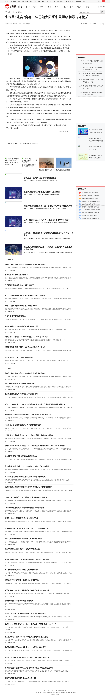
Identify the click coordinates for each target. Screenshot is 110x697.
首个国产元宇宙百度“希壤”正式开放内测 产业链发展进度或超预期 (29, 668)
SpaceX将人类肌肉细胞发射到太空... (91, 209)
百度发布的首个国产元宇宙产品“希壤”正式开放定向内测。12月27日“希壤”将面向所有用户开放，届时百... (36, 671)
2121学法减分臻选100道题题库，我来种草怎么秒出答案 (25, 477)
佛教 (61, 1)
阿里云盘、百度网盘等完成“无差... (91, 195)
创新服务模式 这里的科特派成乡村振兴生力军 (21, 326)
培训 (47, 1)
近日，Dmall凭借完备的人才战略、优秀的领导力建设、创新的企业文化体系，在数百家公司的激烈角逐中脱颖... (39, 459)
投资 (43, 1)
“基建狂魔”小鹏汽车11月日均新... (90, 198)
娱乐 (39, 1)
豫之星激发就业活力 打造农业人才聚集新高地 (21, 394)
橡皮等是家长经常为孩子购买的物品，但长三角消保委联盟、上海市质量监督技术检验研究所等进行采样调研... (38, 309)
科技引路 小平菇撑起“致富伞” (15, 316)
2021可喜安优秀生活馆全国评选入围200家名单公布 (23, 539)
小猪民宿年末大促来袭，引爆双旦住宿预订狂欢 (22, 580)
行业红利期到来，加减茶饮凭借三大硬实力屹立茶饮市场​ (25, 613)
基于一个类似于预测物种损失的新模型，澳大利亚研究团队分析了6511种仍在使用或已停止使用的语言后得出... (38, 278)
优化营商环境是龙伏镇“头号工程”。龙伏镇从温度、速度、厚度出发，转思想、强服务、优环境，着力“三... (37, 360)
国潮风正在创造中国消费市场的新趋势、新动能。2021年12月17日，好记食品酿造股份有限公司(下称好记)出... (38, 469)
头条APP (85, 1)
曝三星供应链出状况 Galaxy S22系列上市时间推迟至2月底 (26, 637)
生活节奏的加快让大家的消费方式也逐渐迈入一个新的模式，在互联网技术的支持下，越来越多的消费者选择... (38, 511)
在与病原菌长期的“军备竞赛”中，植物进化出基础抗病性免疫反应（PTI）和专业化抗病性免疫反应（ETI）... (37, 288)
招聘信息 (53, 692)
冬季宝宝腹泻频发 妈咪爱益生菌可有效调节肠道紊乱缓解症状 (27, 590)
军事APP (78, 1)
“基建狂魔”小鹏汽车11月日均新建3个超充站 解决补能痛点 (26, 497)
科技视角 (19, 12)
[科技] (10, 6)
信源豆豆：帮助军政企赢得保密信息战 (40, 178)
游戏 (22, 1)
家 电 (41, 7)
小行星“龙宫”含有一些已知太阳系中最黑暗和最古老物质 (25, 264)
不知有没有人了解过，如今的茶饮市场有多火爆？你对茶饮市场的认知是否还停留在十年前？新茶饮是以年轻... (38, 617)
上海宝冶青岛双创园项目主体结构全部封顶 (20, 678)
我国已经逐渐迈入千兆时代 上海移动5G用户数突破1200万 (48, 220)
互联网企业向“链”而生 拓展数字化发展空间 (42, 192)
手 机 (64, 7)
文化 (51, 1)
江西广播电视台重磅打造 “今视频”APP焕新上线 (22, 549)
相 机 (87, 7)
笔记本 (79, 7)
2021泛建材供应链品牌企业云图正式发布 (20, 383)
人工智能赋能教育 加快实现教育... (91, 204)
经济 (35, 1)
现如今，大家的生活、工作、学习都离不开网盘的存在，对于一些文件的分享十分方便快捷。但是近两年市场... (38, 428)
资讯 (10, 1)
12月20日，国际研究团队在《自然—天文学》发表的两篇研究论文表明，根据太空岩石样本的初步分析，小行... (38, 267)
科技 (27, 1)
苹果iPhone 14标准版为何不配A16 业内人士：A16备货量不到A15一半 (31, 624)
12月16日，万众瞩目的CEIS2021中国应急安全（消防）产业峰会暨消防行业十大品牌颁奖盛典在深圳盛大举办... (39, 407)
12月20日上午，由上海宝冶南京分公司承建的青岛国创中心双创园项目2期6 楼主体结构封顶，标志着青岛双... (38, 681)
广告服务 (44, 692)
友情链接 (68, 692)
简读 (73, 1)
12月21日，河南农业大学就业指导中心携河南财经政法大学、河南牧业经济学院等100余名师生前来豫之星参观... (39, 397)
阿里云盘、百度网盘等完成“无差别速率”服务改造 (23, 425)
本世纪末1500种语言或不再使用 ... (91, 218)
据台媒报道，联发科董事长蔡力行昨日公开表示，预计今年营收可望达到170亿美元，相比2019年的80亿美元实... (39, 531)
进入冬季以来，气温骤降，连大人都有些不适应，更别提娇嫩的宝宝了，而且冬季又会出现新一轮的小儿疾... (37, 593)
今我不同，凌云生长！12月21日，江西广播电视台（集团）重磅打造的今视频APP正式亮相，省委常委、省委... (38, 552)
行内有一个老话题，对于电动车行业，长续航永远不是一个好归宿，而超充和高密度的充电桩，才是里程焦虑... (38, 500)
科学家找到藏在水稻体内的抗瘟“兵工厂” (19, 285)
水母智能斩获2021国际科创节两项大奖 (19, 601)
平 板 (71, 7)
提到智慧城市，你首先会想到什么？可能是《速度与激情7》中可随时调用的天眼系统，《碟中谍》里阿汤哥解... (39, 438)
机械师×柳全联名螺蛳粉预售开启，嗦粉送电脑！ (22, 518)
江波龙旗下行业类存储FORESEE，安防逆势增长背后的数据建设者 (29, 435)
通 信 (49, 7)
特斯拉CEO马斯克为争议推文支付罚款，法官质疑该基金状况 (27, 657)
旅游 (31, 1)
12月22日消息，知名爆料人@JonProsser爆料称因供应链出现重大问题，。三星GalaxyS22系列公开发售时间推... (39, 640)
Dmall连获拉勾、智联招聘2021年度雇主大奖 (21, 456)
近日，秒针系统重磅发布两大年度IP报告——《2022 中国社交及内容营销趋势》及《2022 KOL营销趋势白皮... (38, 449)
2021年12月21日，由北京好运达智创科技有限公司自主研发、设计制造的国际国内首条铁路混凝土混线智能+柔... (39, 490)
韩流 (69, 1)
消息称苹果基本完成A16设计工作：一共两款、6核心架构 (25, 647)
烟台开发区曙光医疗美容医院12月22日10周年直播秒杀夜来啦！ (28, 415)
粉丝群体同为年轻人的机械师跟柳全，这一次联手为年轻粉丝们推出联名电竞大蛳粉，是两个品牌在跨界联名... (38, 521)
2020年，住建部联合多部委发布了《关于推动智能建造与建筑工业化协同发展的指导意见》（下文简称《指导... (38, 562)
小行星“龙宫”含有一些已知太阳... (90, 192)
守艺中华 (56, 1)
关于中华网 (38, 692)
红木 (65, 1)
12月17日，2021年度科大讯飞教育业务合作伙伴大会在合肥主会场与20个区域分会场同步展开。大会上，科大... (39, 573)
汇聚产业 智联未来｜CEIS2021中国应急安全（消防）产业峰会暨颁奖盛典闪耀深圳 (35, 404)
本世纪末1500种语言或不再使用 (16, 275)
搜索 (102, 12)
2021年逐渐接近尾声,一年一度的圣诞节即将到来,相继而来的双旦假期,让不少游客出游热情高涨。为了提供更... (38, 583)
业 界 (26, 7)
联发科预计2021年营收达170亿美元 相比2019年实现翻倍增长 (27, 528)
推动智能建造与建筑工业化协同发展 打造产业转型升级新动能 (27, 559)
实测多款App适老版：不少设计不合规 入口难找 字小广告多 (26, 337)
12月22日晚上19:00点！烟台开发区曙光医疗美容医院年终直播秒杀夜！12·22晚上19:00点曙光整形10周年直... (38, 418)
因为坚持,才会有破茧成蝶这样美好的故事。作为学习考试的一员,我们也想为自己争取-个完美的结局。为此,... (37, 480)
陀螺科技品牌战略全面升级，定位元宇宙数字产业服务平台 (48, 206)
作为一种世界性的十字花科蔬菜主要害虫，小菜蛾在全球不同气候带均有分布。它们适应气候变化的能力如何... (38, 298)
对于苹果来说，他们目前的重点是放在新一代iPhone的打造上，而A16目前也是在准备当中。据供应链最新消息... (39, 650)
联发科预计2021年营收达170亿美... (91, 201)
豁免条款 (63, 692)
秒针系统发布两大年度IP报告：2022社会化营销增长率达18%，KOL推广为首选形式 (35, 446)
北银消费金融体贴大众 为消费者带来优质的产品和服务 (24, 508)
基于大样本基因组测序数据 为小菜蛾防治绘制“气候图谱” (25, 295)
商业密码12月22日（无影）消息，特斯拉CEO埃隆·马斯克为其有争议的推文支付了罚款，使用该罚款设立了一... (39, 660)
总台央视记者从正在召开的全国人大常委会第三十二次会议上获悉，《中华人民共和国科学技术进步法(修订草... (38, 350)
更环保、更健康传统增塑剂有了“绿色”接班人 (21, 306)
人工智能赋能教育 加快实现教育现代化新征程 (21, 570)
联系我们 (49, 692)
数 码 (56, 7)
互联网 (34, 7)
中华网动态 (73, 692)
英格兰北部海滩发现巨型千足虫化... (91, 212)
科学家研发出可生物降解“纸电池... (91, 207)
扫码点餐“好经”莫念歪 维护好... (90, 215)
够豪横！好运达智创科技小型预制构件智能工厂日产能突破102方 (28, 487)
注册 (99, 1)
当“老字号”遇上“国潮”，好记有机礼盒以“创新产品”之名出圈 (27, 466)
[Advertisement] (33, 153)
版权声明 (58, 692)
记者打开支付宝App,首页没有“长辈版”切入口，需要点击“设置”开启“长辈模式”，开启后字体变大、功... (35, 340)
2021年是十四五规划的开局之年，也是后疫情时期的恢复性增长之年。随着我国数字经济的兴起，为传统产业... (38, 387)
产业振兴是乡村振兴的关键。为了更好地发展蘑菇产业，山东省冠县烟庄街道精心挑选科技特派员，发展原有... (38, 319)
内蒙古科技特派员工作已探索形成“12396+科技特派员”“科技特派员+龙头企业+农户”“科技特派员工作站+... (36, 329)
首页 (6, 1)
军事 (14, 1)
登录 (104, 1)
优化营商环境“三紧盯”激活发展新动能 (19, 357)
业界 (80, 61)
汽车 (18, 1)
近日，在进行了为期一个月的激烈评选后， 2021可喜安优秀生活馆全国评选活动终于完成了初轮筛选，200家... (38, 542)
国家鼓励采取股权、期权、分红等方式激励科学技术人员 (25, 347)
